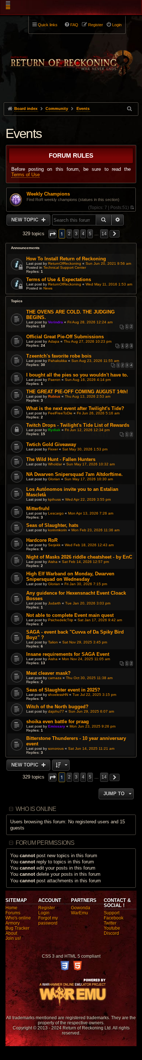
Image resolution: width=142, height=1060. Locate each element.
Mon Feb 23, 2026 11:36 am (95, 530)
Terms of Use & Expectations (58, 279)
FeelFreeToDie (60, 413)
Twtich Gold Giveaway (51, 444)
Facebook (113, 918)
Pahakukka (57, 361)
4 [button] (83, 233)
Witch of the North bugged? (57, 706)
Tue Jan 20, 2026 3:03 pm (87, 603)
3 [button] (76, 233)
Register (46, 907)
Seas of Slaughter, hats (52, 525)
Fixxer (53, 449)
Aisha (53, 562)
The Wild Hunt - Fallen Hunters (60, 459)
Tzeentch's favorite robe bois (58, 356)
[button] (52, 234)
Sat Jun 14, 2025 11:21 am (91, 748)
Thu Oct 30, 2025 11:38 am (89, 678)
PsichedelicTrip (60, 620)
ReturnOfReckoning (64, 263)
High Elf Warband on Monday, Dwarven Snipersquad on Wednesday (70, 576)
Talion (53, 642)
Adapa (53, 341)
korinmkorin (57, 530)
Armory (12, 923)
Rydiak (54, 430)
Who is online (36, 809)
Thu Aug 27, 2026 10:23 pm (87, 341)
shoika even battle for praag (57, 721)
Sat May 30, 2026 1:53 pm (84, 449)
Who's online (18, 918)
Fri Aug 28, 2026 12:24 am (90, 322)
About (11, 933)
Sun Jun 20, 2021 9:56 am (108, 263)
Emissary (56, 726)
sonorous (56, 748)
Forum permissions (45, 843)
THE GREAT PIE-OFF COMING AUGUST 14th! (77, 391)
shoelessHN (58, 695)
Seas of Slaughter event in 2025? (63, 690)
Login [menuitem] (117, 25)
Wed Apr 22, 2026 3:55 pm (88, 499)
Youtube (112, 928)
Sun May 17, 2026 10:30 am (88, 479)
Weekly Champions (48, 194)
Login (44, 912)
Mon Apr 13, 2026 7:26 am (90, 513)
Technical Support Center (64, 267)
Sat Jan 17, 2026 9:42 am (100, 620)
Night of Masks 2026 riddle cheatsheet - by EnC (79, 557)
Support (111, 912)
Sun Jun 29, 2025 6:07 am (91, 711)
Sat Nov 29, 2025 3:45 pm (84, 642)
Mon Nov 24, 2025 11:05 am (86, 659)
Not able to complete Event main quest (70, 615)
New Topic (25, 219)
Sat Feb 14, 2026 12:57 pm (85, 562)
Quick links (48, 25)
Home (11, 907)
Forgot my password (48, 920)
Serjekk (54, 545)
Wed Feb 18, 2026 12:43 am (89, 545)
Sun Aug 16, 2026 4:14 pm (88, 380)
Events (23, 133)
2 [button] (69, 233)
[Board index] (71, 58)
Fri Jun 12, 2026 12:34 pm (87, 430)
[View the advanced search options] (130, 109)
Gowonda (80, 907)
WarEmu (79, 912)
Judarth (54, 603)
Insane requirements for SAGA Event (67, 654)
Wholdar (55, 464)
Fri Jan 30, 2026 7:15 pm (85, 584)
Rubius (54, 396)
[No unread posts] (132, 207)
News (47, 288)
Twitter (110, 923)
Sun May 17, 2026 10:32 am (90, 464)
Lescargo (56, 513)
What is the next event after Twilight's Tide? (75, 408)
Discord (111, 933)
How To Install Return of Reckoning (66, 258)
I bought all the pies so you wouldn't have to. (77, 375)
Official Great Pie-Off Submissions (65, 336)
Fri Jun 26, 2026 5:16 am (98, 413)
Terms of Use (25, 174)
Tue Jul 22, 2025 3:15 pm (94, 695)
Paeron (54, 380)
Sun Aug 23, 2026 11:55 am (95, 361)
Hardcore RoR (42, 540)
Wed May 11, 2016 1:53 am (109, 284)
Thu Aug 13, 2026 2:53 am (87, 396)
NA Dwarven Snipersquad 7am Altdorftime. (74, 474)
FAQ (74, 25)
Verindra (55, 322)
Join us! (13, 938)
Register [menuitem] (95, 25)
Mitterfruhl (38, 508)
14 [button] (104, 233)
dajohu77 (56, 711)
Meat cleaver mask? (48, 673)
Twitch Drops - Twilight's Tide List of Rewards (77, 425)
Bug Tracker (17, 928)
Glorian (54, 479)
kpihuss (54, 499)
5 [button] (90, 233)
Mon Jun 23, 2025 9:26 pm (92, 726)
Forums (12, 912)
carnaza (55, 678)
